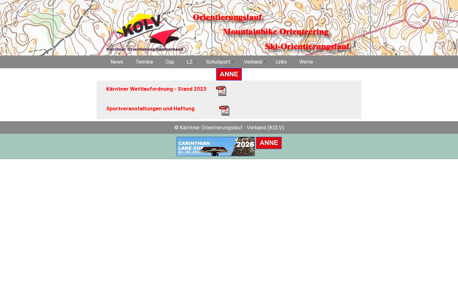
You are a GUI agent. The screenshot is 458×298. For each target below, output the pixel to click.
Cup (170, 62)
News (117, 62)
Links (281, 62)
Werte (306, 62)
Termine (144, 62)
